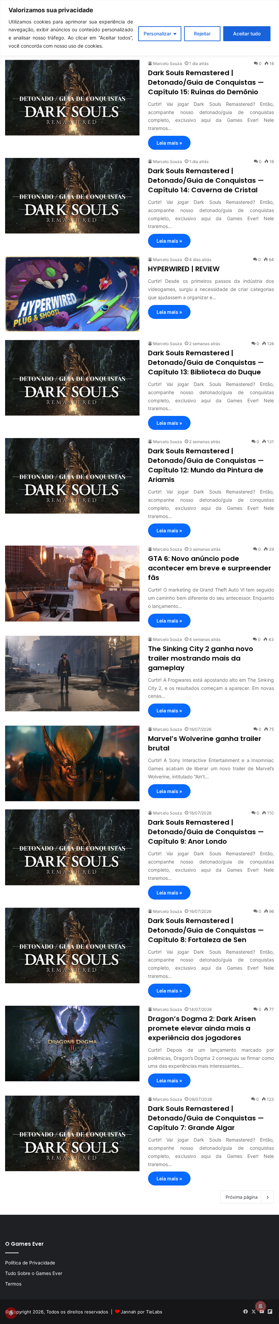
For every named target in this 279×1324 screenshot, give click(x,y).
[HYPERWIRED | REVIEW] (72, 294)
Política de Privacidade (30, 1262)
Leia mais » (169, 143)
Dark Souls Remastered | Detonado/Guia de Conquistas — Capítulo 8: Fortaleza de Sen (206, 930)
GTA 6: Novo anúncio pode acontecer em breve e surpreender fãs (209, 568)
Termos (13, 1284)
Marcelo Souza (167, 63)
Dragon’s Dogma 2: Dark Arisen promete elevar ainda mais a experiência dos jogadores (202, 1028)
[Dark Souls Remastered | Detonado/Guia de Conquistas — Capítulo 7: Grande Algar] (72, 1133)
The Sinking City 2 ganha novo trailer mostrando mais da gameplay (200, 658)
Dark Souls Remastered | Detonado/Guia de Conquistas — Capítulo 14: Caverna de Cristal (206, 180)
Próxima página (242, 1197)
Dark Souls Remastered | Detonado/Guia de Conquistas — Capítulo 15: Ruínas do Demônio (206, 82)
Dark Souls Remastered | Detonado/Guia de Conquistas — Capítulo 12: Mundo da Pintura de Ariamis (206, 465)
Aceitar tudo (247, 33)
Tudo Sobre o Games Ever (33, 1273)
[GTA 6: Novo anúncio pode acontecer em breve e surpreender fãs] (72, 583)
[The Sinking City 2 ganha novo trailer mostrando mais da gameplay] (72, 673)
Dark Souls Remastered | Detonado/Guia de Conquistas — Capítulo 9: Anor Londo (206, 832)
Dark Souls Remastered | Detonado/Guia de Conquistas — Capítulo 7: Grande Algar (206, 1118)
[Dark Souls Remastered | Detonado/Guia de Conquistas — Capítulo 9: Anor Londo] (72, 847)
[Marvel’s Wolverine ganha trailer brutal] (72, 763)
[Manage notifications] (260, 1306)
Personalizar (157, 33)
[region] (139, 28)
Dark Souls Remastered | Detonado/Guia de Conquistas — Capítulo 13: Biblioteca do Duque (206, 362)
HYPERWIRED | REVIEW (183, 269)
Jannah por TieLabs (141, 1311)
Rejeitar (202, 33)
